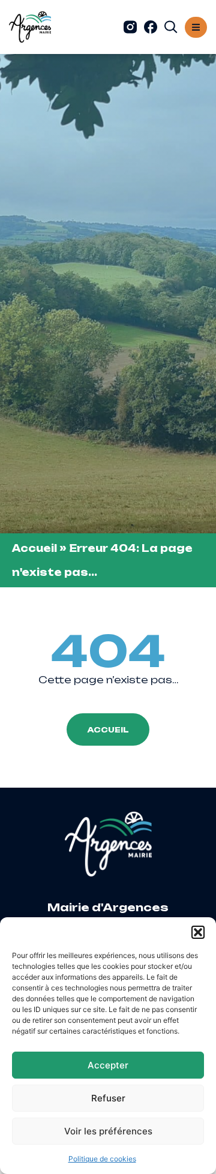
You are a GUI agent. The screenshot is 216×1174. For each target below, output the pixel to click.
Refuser (108, 1098)
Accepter (108, 1065)
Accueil (34, 548)
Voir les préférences (108, 1131)
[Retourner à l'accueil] (30, 27)
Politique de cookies (102, 1158)
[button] (198, 932)
